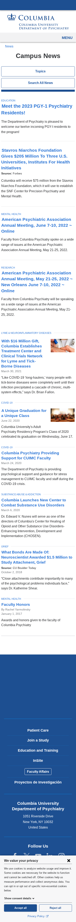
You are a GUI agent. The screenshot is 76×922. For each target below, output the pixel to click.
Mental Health (11, 214)
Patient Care (38, 730)
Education (8, 100)
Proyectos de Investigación (38, 782)
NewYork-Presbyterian (38, 679)
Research (8, 267)
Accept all (20, 907)
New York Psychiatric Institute (38, 692)
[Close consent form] (68, 860)
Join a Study (38, 740)
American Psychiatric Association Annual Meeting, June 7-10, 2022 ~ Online (36, 225)
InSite (38, 761)
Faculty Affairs (38, 771)
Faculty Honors (15, 604)
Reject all (55, 907)
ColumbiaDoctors (38, 707)
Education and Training (38, 750)
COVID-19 (7, 402)
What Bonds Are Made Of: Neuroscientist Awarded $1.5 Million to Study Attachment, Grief (36, 557)
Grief (5, 546)
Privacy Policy (36, 916)
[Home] (38, 21)
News (9, 46)
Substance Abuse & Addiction (21, 494)
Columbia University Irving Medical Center (38, 5)
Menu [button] (67, 38)
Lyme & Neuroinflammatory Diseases (26, 333)
